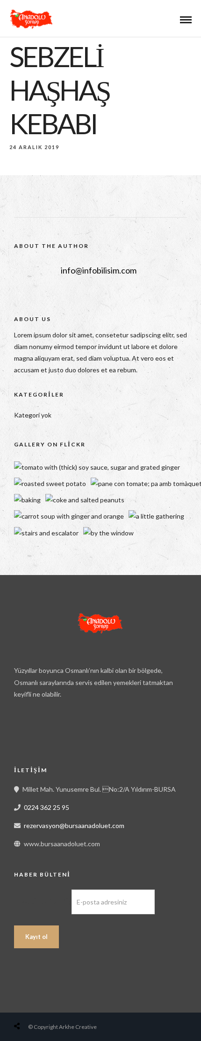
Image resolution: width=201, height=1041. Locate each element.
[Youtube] (44, 732)
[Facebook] (24, 732)
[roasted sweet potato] (50, 483)
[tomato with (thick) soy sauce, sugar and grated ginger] (97, 467)
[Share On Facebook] (26, 1004)
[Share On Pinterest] (55, 1004)
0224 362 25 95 (46, 807)
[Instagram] (65, 732)
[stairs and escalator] (46, 533)
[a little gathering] (156, 516)
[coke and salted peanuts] (84, 500)
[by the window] (108, 533)
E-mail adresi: (43, 901)
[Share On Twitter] (40, 1004)
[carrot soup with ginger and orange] (69, 516)
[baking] (27, 500)
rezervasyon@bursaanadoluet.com (74, 825)
